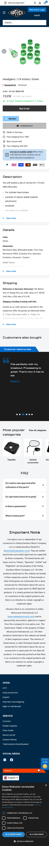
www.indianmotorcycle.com (21, 616)
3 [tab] (22, 414)
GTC (5, 688)
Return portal (9, 735)
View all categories (37, 430)
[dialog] (24, 814)
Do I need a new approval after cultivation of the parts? (20, 485)
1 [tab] (17, 414)
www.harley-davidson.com (17, 551)
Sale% (37, 15)
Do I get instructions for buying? (20, 496)
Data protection (10, 692)
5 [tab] (29, 414)
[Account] (40, 3)
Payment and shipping (13, 701)
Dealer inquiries (10, 725)
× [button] (46, 785)
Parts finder (8, 730)
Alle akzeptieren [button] (13, 834)
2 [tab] (19, 414)
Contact (7, 721)
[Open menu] (4, 12)
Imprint (6, 697)
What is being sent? (15, 515)
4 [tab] (25, 414)
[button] (24, 841)
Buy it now (24, 108)
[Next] (45, 51)
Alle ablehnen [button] (37, 834)
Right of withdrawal (12, 706)
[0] (45, 3)
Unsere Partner (10, 739)
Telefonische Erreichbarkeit (16, 744)
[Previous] (4, 51)
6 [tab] (32, 414)
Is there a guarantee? (15, 506)
